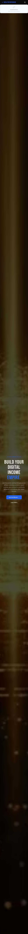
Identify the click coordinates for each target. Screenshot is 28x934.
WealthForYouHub (10, 2)
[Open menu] (24, 2)
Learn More (14, 502)
